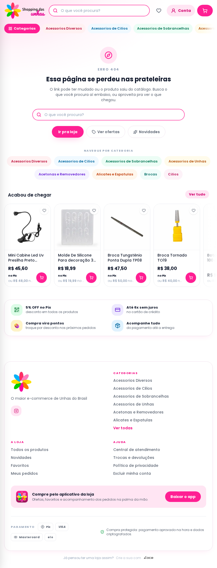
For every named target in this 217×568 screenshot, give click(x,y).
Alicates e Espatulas (114, 174)
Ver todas (123, 428)
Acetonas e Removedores (62, 174)
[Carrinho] (205, 10)
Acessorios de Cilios (109, 28)
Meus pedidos (24, 473)
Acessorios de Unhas (187, 161)
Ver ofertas (108, 131)
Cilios (173, 174)
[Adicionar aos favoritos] (44, 210)
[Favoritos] (159, 10)
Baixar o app (183, 496)
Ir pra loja (67, 131)
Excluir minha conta (132, 473)
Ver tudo (197, 194)
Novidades (149, 131)
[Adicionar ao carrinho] (41, 277)
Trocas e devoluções (133, 457)
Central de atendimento (136, 449)
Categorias (25, 28)
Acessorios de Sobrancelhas (163, 28)
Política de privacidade (135, 465)
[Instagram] (16, 411)
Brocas (150, 174)
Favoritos (20, 465)
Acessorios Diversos (64, 28)
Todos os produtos (29, 449)
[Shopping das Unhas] (25, 10)
